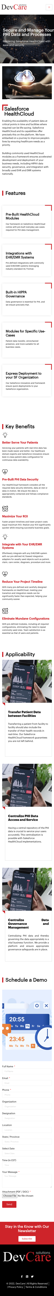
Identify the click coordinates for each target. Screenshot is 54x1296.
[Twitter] (32, 1276)
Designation (8, 1113)
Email (5, 1078)
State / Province (10, 1137)
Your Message (10, 1172)
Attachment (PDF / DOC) (15, 1192)
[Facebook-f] (21, 1276)
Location (7, 1125)
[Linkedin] (27, 1276)
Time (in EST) (9, 1160)
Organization (9, 1102)
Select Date (8, 1149)
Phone (6, 1090)
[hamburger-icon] (49, 7)
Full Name (8, 1066)
